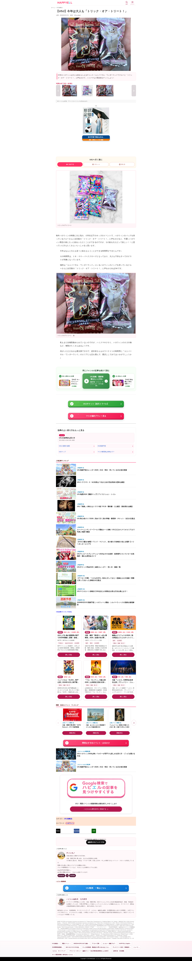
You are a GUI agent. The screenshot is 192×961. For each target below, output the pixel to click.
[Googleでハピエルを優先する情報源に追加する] (96, 789)
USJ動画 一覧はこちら (96, 888)
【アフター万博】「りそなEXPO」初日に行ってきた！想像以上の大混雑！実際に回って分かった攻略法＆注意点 (105, 579)
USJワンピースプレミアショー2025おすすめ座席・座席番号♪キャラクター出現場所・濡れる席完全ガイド (105, 555)
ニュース (136, 947)
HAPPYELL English (124, 943)
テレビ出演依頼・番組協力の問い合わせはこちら (95, 947)
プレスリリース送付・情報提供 (120, 947)
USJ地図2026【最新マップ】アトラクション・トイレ (96, 494)
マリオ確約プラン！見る (96, 416)
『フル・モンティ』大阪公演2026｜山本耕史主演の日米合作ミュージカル (95, 682)
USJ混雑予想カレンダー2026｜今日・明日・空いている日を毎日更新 (102, 470)
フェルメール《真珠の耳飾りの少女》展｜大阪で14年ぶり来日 (119, 726)
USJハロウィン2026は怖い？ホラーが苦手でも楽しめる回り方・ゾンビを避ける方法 (106, 755)
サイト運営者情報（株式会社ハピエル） (63, 954)
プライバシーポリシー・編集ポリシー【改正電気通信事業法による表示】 (89, 951)
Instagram (61, 875)
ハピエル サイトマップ (58, 951)
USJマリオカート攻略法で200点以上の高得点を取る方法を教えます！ (102, 591)
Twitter (58, 831)
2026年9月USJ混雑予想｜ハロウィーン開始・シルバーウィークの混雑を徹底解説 (105, 603)
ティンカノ (77, 15)
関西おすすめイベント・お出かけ (96, 743)
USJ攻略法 (59, 7)
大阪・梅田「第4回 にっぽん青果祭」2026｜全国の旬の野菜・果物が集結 (96, 637)
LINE (93, 831)
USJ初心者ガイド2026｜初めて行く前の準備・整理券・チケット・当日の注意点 (106, 518)
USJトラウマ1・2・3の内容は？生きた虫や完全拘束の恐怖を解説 (100, 482)
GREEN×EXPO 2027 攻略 (81, 943)
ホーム (53, 7)
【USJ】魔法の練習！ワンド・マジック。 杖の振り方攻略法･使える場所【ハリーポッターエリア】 (105, 543)
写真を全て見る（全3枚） (64, 83)
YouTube (72, 875)
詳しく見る (69, 654)
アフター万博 (95, 943)
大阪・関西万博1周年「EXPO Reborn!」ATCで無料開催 (71, 726)
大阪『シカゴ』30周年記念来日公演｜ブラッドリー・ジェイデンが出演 (123, 682)
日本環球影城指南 (57, 947)
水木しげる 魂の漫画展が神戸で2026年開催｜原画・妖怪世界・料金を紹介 (68, 637)
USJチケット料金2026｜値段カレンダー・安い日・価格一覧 (99, 567)
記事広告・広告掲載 (118, 951)
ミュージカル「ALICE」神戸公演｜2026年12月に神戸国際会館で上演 (68, 682)
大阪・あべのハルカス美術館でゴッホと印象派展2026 (96, 726)
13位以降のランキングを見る (64, 612)
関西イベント (65, 943)
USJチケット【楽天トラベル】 (96, 404)
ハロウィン (70, 823)
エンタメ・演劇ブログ (109, 943)
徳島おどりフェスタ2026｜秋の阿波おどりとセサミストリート (123, 637)
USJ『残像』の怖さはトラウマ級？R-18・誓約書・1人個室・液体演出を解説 (105, 506)
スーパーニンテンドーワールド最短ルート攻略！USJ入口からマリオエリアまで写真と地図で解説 (106, 531)
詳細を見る (72, 733)
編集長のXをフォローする (96, 842)
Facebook (76, 831)
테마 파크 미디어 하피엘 (72, 947)
